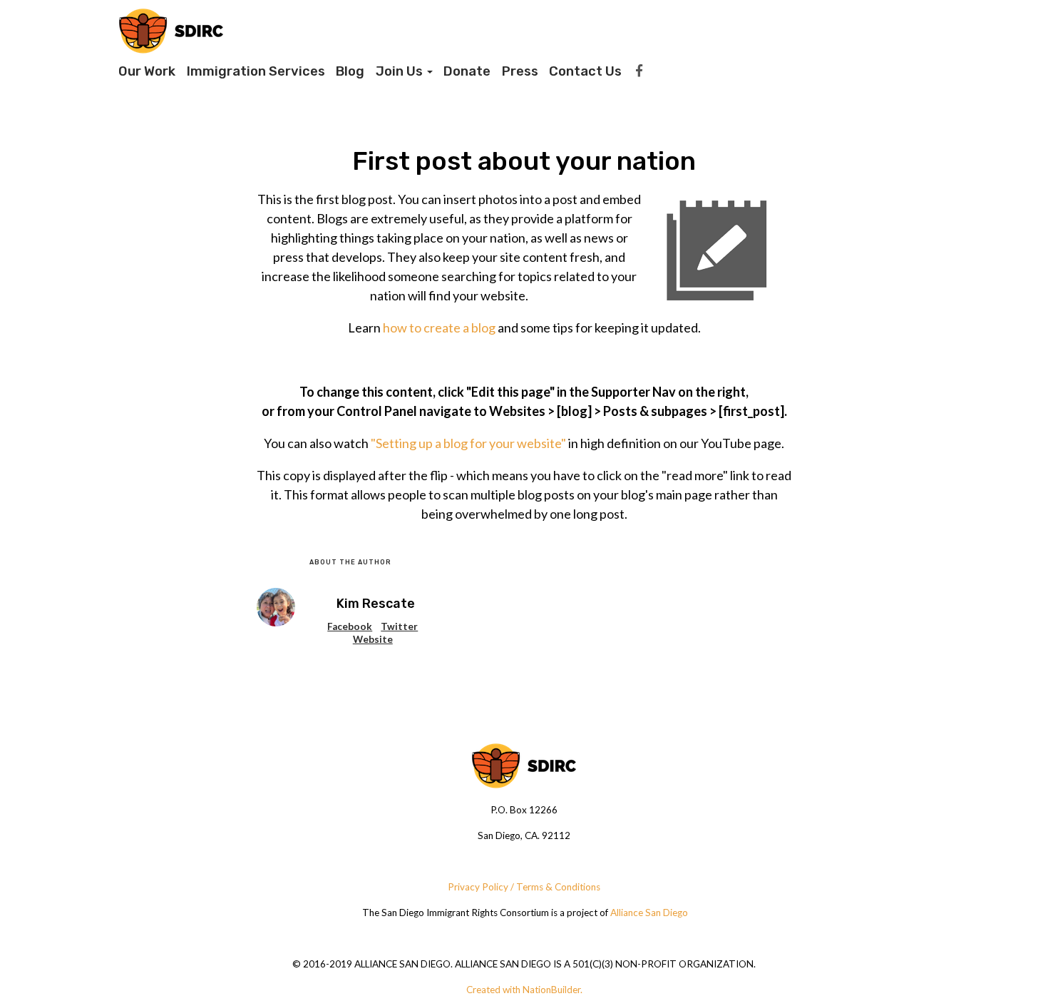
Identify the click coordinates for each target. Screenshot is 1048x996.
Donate (466, 71)
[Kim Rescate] (276, 607)
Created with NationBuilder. (524, 989)
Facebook (349, 626)
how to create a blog (439, 327)
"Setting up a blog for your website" (468, 443)
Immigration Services (256, 71)
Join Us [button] (401, 71)
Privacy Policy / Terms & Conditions (524, 887)
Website (373, 639)
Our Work (146, 71)
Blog (350, 71)
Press (520, 71)
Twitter (399, 626)
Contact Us (585, 71)
